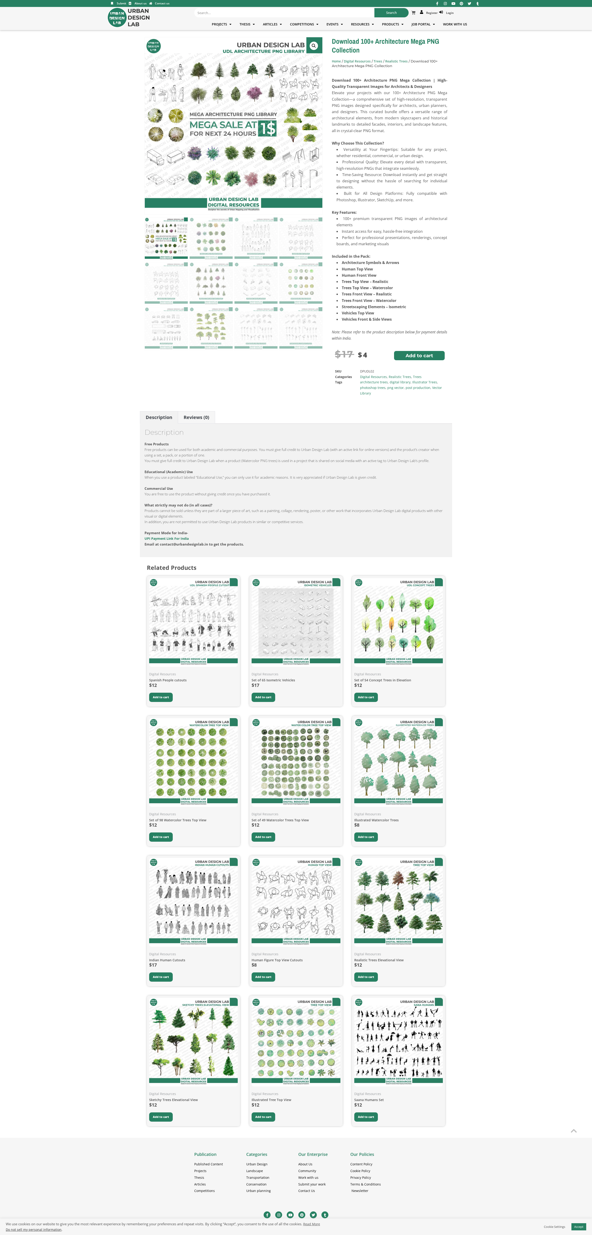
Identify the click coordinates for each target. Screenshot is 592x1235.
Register (431, 13)
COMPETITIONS (302, 24)
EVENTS (333, 24)
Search (391, 12)
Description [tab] (159, 417)
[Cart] (413, 12)
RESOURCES (360, 24)
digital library (400, 382)
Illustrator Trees (424, 382)
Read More (311, 1224)
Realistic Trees (396, 61)
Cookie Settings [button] (554, 1227)
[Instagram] (445, 3)
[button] (314, 46)
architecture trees (374, 382)
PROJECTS (219, 24)
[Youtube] (453, 3)
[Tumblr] (477, 3)
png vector (395, 387)
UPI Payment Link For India (167, 538)
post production (418, 387)
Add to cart (419, 355)
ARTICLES (270, 24)
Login (449, 13)
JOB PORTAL (421, 24)
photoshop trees (372, 387)
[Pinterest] (461, 3)
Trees (378, 61)
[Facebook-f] (437, 3)
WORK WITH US (455, 24)
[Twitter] (469, 3)
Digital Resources (357, 61)
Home (336, 61)
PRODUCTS (390, 24)
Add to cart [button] (161, 697)
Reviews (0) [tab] (196, 417)
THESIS (245, 24)
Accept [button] (578, 1227)
